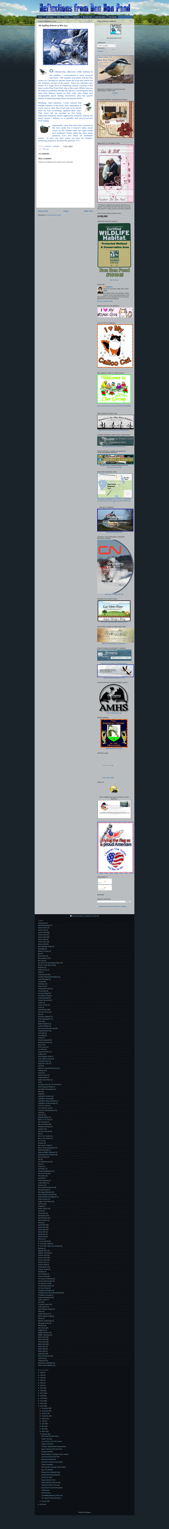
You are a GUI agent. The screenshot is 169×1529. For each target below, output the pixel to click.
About (59, 17)
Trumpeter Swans (43, 1304)
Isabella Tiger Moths (44, 1080)
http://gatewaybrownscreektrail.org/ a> (114, 446)
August (44, 1418)
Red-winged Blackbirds (45, 1192)
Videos (40, 1311)
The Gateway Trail (43, 1283)
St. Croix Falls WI (43, 1241)
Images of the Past (47, 1444)
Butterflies (41, 967)
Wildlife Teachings (43, 1335)
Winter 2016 (42, 1344)
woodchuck (41, 1360)
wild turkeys (41, 1328)
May (43, 1426)
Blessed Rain (42, 956)
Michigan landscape (44, 1126)
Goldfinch (41, 1054)
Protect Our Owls (46, 1477)
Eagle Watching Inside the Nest (51, 1482)
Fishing (40, 1037)
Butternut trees (42, 970)
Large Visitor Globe (108, 777)
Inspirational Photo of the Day (50, 1485)
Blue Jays (46, 149)
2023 (42, 1377)
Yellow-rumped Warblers (45, 1365)
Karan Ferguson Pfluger (45, 1087)
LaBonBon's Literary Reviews (47, 1101)
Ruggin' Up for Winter (44, 1201)
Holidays (40, 1070)
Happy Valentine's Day (48, 1480)
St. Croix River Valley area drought (48, 1246)
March (44, 1431)
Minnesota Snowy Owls (48, 1459)
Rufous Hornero (43, 1199)
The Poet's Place (43, 1288)
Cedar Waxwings (43, 979)
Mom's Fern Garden (44, 1136)
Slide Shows (50, 17)
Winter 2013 (42, 1337)
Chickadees (41, 984)
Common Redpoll (43, 993)
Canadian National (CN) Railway (48, 977)
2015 (42, 1398)
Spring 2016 (42, 1232)
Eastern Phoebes (43, 1026)
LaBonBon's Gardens (44, 1096)
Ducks (40, 1021)
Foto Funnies (42, 1047)
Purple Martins (42, 1183)
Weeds (40, 1318)
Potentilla (41, 1178)
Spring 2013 (42, 1225)
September (45, 1416)
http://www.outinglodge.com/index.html (114, 643)
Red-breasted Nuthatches (46, 1187)
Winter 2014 (42, 1339)
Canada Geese (42, 974)
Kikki (39, 1091)
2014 (42, 1401)
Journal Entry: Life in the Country (51, 1441)
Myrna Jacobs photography (46, 1147)
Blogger (88, 1512)
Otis (39, 1159)
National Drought (43, 1150)
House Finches (42, 1075)
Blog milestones (43, 958)
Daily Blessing (42, 1009)
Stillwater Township (44, 1253)
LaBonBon (48, 146)
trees (39, 1302)
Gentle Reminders (43, 1052)
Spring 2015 (42, 1229)
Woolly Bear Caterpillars (45, 1363)
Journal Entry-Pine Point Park (50, 1457)
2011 (42, 1504)
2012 (42, 1406)
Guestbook (76, 17)
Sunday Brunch (43, 1267)
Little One (41, 1115)
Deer (39, 1014)
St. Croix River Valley (44, 1243)
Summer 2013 (42, 1255)
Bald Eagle (41, 949)
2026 (42, 1372)
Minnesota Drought (44, 1131)
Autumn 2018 (42, 944)
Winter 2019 (42, 1351)
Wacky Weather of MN (45, 1316)
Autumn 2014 (42, 935)
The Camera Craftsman (45, 1278)
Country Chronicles (44, 1000)
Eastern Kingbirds (43, 1023)
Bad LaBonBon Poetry (45, 946)
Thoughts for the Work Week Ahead (49, 1293)
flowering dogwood (44, 1040)
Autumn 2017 (42, 942)
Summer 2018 (42, 1264)
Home (40, 17)
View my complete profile (105, 301)
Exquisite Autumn (43, 1030)
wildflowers (41, 1330)
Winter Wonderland (44, 1356)
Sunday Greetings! (47, 1451)
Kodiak (40, 1094)
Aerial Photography (44, 925)
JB (39, 1082)
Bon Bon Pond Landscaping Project (49, 963)
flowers (40, 1044)
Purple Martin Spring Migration (50, 1475)
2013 (42, 1403)
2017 (42, 1393)
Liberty (40, 1112)
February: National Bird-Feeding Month (53, 1446)
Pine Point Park (43, 1173)
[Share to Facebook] (70, 146)
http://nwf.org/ (114, 280)
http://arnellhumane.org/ (114, 713)
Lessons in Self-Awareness (46, 1110)
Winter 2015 (42, 1342)
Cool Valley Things (43, 995)
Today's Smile (42, 1299)
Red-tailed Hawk (43, 1190)
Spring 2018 (42, 1236)
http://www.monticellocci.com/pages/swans (114, 663)
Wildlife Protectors (43, 1332)
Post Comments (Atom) (54, 215)
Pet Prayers (41, 1168)
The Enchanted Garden (45, 1281)
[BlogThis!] (66, 146)
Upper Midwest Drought (45, 1309)
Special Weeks (42, 1220)
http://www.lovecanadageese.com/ (114, 678)
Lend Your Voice (100, 17)
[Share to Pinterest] (72, 146)
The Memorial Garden (45, 1285)
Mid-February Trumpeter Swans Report (53, 1467)
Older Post (88, 211)
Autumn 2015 (42, 937)
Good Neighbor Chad (44, 1056)
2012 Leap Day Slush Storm (50, 1436)
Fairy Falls (41, 1033)
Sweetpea (41, 1271)
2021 (42, 1383)
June (43, 1423)
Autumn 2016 (42, 939)
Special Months (43, 1218)
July (43, 1421)
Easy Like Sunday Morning (46, 1028)
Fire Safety (41, 1035)
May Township (42, 1122)
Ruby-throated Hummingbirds (47, 1197)
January (44, 1501)
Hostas (40, 1073)
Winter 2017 (42, 1346)
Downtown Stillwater (44, 1016)
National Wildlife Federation (46, 1152)
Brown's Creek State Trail (46, 965)
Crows (40, 1007)
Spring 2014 (42, 1227)
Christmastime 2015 (44, 988)
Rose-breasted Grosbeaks (46, 1194)
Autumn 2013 (42, 932)
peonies (40, 1166)
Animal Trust (42, 930)
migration (41, 1129)
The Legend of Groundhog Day (51, 1498)
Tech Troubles (42, 1274)
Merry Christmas (43, 1124)
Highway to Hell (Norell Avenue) (48, 1068)
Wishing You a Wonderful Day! (50, 1472)
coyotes (40, 1002)
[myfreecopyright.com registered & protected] (84, 916)
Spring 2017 (42, 1234)
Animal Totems (42, 927)
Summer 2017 (42, 1262)
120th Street (42, 923)
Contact (66, 17)
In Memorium (45, 1490)
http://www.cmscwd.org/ (114, 467)
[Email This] (64, 146)
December (45, 1408)
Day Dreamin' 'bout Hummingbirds (52, 1487)
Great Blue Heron (43, 1061)
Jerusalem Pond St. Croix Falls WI (48, 1084)
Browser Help (87, 17)
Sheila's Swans (42, 1208)
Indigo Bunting (42, 1077)
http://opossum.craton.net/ (114, 748)
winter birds (41, 1353)
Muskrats (41, 1143)
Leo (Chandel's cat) (44, 1108)
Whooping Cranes (43, 1323)
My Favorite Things (44, 1145)
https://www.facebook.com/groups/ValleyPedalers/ (114, 430)
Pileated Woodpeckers (45, 1171)
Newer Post (43, 211)
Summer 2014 (42, 1257)
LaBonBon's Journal (44, 1098)
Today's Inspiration (47, 1464)
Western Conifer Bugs (45, 1321)
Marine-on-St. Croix (44, 1119)
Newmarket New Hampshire (46, 1154)
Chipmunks (41, 986)
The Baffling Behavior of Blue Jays (52, 1495)
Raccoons (41, 1185)
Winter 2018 (42, 1349)
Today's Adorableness (45, 1297)
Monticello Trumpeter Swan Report (52, 1462)
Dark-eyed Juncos (43, 1012)
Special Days (42, 1215)
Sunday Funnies (43, 1269)
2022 (42, 1380)
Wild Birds (41, 1325)
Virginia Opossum (43, 1314)
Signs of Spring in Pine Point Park (51, 1449)
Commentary (42, 991)
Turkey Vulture (42, 1307)
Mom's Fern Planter (44, 1138)
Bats (39, 953)
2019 (42, 1388)
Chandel (40, 981)
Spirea (40, 1222)
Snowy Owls (42, 1213)
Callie (39, 972)
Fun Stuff (41, 1049)
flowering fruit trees (44, 1042)
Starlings (40, 1248)
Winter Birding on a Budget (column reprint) (54, 1454)
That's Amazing (43, 1276)
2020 (42, 1385)
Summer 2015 (42, 1260)
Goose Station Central (45, 1059)
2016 (42, 1395)
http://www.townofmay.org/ (114, 532)
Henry (40, 1066)
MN (39, 1133)
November (45, 1411)
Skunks (40, 1211)
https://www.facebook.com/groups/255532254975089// (114, 406)
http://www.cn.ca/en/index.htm (114, 594)
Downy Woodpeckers (44, 1019)
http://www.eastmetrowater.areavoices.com (114, 622)
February (45, 1434)
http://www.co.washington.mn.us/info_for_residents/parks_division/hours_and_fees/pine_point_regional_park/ (114, 500)
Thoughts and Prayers (45, 1290)
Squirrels (41, 1239)
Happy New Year (43, 1063)
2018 (42, 1390)
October (44, 1413)
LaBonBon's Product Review (47, 1103)
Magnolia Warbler (43, 1117)
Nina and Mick (42, 1157)
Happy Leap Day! (46, 1439)
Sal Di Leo (41, 1204)
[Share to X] (68, 146)
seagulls (40, 1206)
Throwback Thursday (44, 1295)
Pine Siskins (41, 1176)
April (43, 1429)
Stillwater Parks (43, 1250)
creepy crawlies (43, 1005)
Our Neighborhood (44, 1161)
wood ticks (41, 1358)
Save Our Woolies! (47, 1469)
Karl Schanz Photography (46, 1089)
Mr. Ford (40, 1140)
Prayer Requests (43, 1180)
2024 (42, 1375)
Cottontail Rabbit (43, 998)
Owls (39, 1164)
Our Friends (112, 17)
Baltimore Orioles (43, 951)
